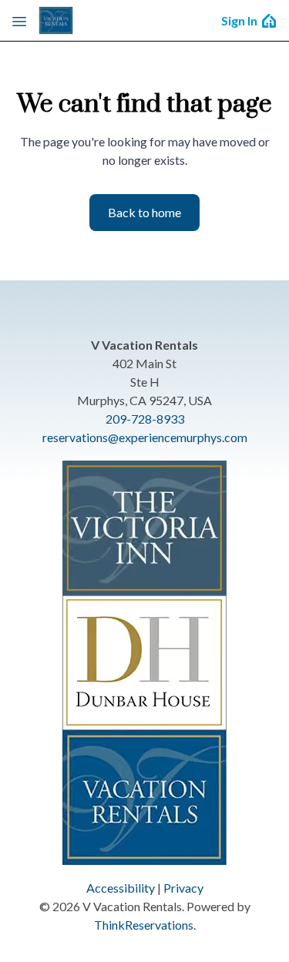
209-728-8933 (145, 418)
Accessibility (120, 887)
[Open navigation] (19, 21)
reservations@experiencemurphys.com (144, 437)
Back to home (144, 212)
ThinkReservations (143, 924)
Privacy (183, 887)
